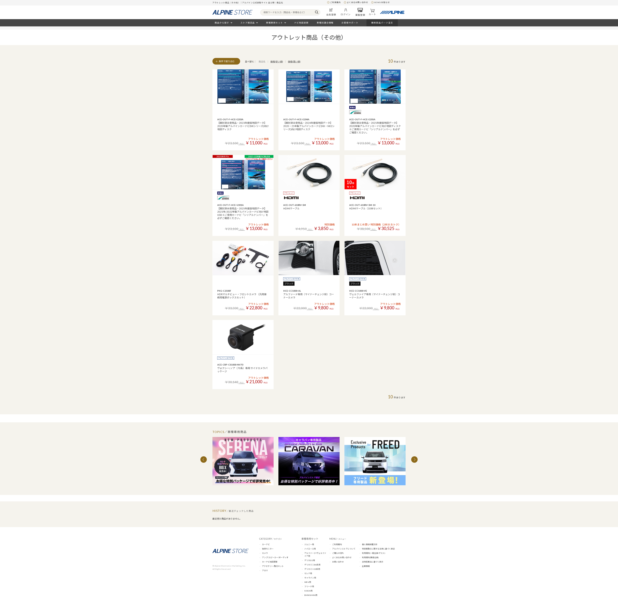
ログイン (346, 14)
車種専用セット (274, 22)
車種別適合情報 (325, 22)
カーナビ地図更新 (269, 562)
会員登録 (331, 14)
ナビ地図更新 (301, 22)
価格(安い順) (276, 61)
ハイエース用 (310, 549)
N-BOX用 (308, 591)
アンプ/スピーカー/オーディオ (275, 557)
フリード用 (309, 586)
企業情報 (366, 566)
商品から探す (222, 22)
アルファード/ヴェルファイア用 (315, 554)
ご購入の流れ (338, 553)
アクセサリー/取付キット (273, 566)
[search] (316, 12)
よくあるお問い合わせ (357, 2)
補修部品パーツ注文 (382, 22)
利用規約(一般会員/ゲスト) (373, 553)
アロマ (265, 570)
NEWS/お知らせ (382, 2)
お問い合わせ (338, 562)
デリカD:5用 (309, 560)
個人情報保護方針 (369, 544)
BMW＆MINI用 (310, 595)
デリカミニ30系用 (312, 569)
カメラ (265, 553)
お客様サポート (350, 22)
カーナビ (266, 544)
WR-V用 (307, 582)
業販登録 (360, 15)
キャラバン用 (310, 578)
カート (372, 14)
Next (414, 459)
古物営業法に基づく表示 (372, 562)
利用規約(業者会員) (370, 557)
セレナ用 (308, 573)
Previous (203, 459)
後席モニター (268, 549)
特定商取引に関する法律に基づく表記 (378, 549)
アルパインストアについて (343, 549)
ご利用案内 (335, 2)
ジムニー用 (309, 544)
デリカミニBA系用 (312, 564)
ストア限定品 (247, 22)
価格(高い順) (294, 61)
